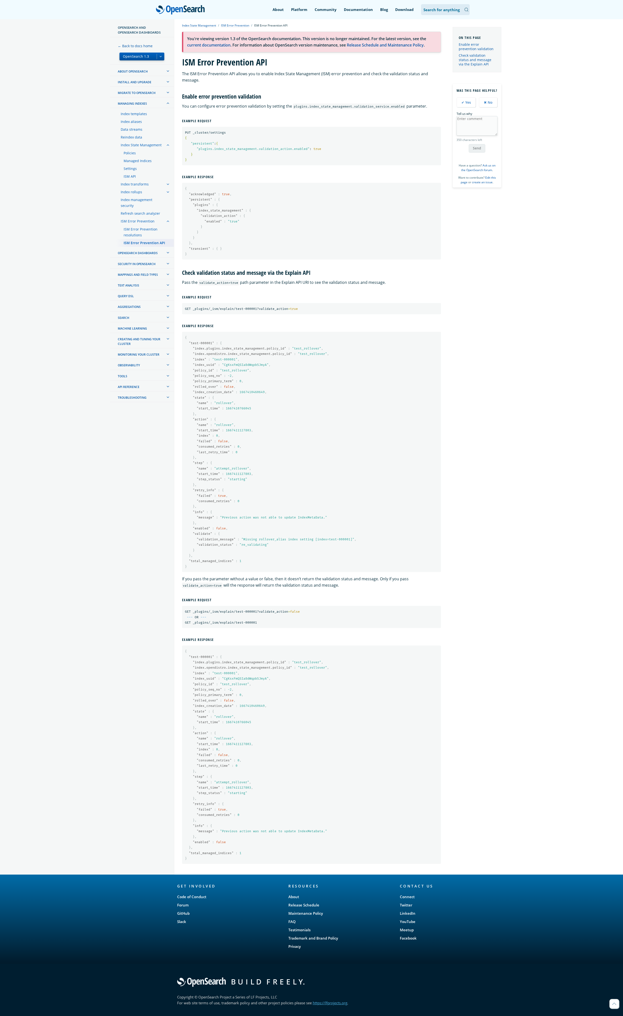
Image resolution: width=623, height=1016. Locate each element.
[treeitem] (168, 71)
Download (404, 9)
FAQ (292, 921)
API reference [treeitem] (128, 387)
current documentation (208, 45)
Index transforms (135, 184)
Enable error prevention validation (476, 46)
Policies (130, 153)
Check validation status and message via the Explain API (475, 59)
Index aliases (131, 121)
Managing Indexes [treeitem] (132, 104)
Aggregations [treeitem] (129, 307)
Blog (384, 9)
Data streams (131, 129)
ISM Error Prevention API (144, 242)
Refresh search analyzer (140, 213)
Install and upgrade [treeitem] (134, 82)
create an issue (482, 182)
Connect (407, 896)
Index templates (134, 113)
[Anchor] (264, 96)
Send (477, 148)
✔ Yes (466, 102)
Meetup (407, 929)
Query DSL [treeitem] (126, 296)
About (278, 9)
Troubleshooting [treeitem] (132, 398)
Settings (130, 168)
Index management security (136, 202)
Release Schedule (303, 905)
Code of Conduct (191, 896)
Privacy (294, 946)
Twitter (406, 905)
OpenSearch (181, 10)
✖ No (488, 102)
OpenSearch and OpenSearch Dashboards (139, 30)
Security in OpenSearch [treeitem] (137, 264)
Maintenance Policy (305, 913)
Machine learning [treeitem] (132, 328)
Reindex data (131, 137)
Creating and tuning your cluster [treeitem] (139, 341)
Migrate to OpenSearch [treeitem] (137, 93)
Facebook (408, 938)
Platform (299, 9)
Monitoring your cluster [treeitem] (138, 354)
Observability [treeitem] (129, 365)
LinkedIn (407, 913)
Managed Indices (138, 160)
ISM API (130, 176)
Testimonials (299, 929)
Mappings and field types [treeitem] (138, 275)
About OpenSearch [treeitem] (133, 71)
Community (326, 9)
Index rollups (131, 192)
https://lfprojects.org (330, 1002)
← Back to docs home (135, 46)
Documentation (358, 9)
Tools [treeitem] (122, 376)
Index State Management (141, 145)
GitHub (183, 913)
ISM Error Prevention (138, 221)
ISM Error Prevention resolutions (140, 232)
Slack (181, 921)
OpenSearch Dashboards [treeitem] (138, 253)
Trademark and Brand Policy (313, 938)
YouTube (407, 921)
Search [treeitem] (123, 318)
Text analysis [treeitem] (128, 285)
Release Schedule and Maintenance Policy (385, 45)
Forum (183, 905)
